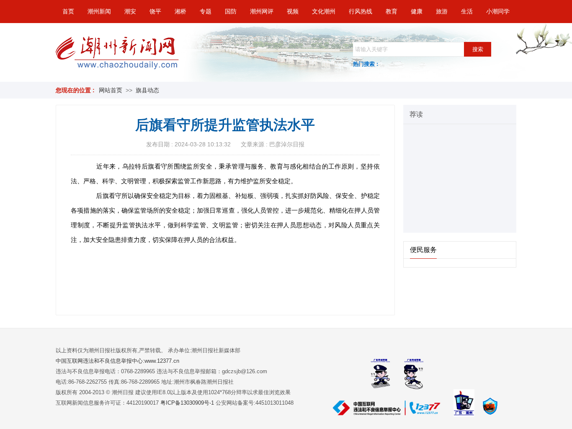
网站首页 (110, 90)
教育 (391, 11)
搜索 (477, 49)
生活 (467, 11)
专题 (205, 11)
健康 (417, 11)
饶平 (155, 11)
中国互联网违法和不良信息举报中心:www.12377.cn (117, 361)
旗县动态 (147, 90)
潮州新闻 (99, 11)
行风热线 (360, 11)
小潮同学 (498, 11)
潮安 (130, 11)
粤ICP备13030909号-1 (188, 403)
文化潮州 (323, 11)
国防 (231, 11)
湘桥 (180, 11)
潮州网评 (261, 11)
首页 (68, 11)
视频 (293, 11)
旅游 (442, 11)
